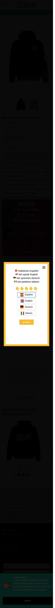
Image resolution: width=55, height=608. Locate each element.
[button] (44, 267)
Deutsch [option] (29, 307)
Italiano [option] (28, 313)
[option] (26, 301)
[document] (26, 304)
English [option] (28, 301)
